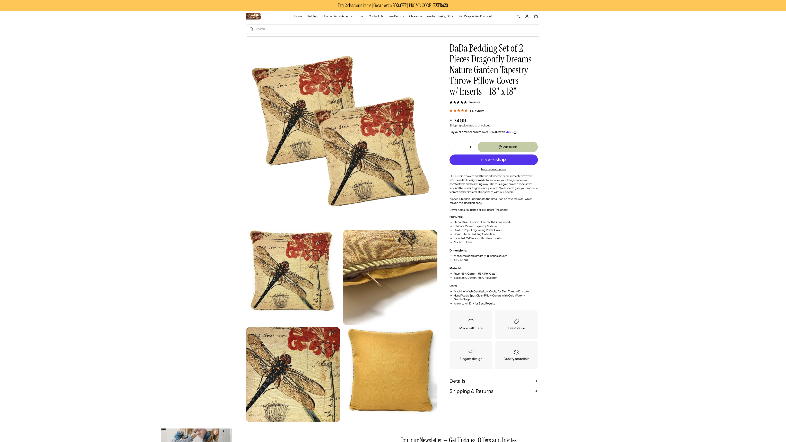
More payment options (493, 169)
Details (457, 381)
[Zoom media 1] (341, 132)
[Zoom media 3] (390, 277)
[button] (393, 29)
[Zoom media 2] (293, 277)
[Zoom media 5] (390, 374)
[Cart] (535, 16)
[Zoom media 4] (293, 374)
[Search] (518, 16)
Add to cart (510, 147)
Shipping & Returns (471, 391)
